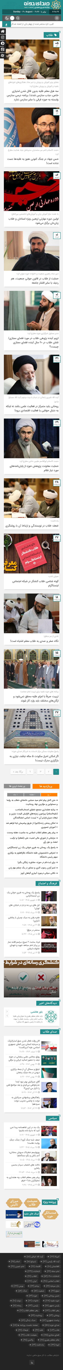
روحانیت (36, 1315)
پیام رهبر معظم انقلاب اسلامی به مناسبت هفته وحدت (31, 832)
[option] (31, 978)
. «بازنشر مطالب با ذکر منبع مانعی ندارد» (43, 1355)
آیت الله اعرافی (35, 1256)
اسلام (15, 1261)
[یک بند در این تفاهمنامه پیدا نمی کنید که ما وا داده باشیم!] (32, 1131)
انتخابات (34, 1271)
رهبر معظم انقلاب (29, 1310)
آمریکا (54, 1256)
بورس (18, 1286)
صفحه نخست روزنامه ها (25, 1325)
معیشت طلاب (29, 1335)
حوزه (33, 1295)
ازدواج (31, 1261)
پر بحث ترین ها (17, 786)
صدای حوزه (52, 1325)
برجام (34, 1286)
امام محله (53, 1271)
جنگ (22, 1290)
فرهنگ (23, 1330)
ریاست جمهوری (51, 1320)
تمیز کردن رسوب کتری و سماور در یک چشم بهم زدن (32, 868)
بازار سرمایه (52, 1286)
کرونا (55, 1344)
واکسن (28, 1339)
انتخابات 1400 (51, 1276)
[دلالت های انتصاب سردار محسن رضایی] (32, 1168)
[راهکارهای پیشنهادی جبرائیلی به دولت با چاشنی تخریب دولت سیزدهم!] (32, 1102)
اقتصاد (35, 1266)
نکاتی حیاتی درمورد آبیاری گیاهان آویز (38, 873)
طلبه (39, 1330)
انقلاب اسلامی (51, 1281)
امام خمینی (17, 1266)
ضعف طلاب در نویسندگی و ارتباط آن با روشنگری (31, 526)
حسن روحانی (51, 1295)
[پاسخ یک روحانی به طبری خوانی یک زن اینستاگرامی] (32, 896)
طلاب (54, 1330)
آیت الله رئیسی (51, 1261)
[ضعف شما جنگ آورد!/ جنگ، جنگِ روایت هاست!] (32, 1143)
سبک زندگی (28, 1320)
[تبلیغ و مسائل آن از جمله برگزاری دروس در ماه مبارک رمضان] (32, 1073)
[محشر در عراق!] (32, 933)
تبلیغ (55, 1290)
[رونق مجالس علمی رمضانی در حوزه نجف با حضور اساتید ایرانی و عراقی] (32, 1060)
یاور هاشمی (37, 1012)
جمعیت (39, 1290)
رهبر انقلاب (52, 1310)
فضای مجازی (51, 1335)
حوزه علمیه (52, 1300)
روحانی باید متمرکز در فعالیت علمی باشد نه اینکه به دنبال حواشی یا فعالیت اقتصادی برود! (32, 408)
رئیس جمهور (52, 1305)
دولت (17, 1300)
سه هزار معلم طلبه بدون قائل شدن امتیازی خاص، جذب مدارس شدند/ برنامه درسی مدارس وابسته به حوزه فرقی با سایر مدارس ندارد (32, 95)
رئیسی (33, 1305)
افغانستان (53, 1266)
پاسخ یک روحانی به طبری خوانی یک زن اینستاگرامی (31, 847)
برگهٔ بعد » (18, 772)
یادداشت (38, 1344)
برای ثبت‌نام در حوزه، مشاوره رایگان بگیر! (36, 862)
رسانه (17, 1305)
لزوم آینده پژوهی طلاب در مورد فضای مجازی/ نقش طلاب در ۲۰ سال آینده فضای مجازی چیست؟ (33, 342)
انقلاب (32, 1276)
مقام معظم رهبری (49, 1339)
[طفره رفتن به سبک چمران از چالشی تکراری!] (32, 921)
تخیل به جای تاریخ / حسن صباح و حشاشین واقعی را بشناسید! (37, 990)
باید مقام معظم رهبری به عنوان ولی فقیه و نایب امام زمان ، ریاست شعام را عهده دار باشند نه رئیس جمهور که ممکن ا (28, 1019)
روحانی (54, 1315)
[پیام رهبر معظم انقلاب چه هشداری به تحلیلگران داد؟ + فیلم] (32, 1180)
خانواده (33, 1300)
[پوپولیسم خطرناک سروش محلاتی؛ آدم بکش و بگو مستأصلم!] (32, 1156)
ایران (32, 1281)
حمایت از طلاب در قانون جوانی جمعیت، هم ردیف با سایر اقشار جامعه (34, 280)
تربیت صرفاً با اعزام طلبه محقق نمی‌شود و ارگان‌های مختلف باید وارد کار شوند (35, 698)
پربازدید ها (45, 786)
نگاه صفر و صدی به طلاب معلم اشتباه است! (34, 641)
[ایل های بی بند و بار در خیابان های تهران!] (32, 909)
